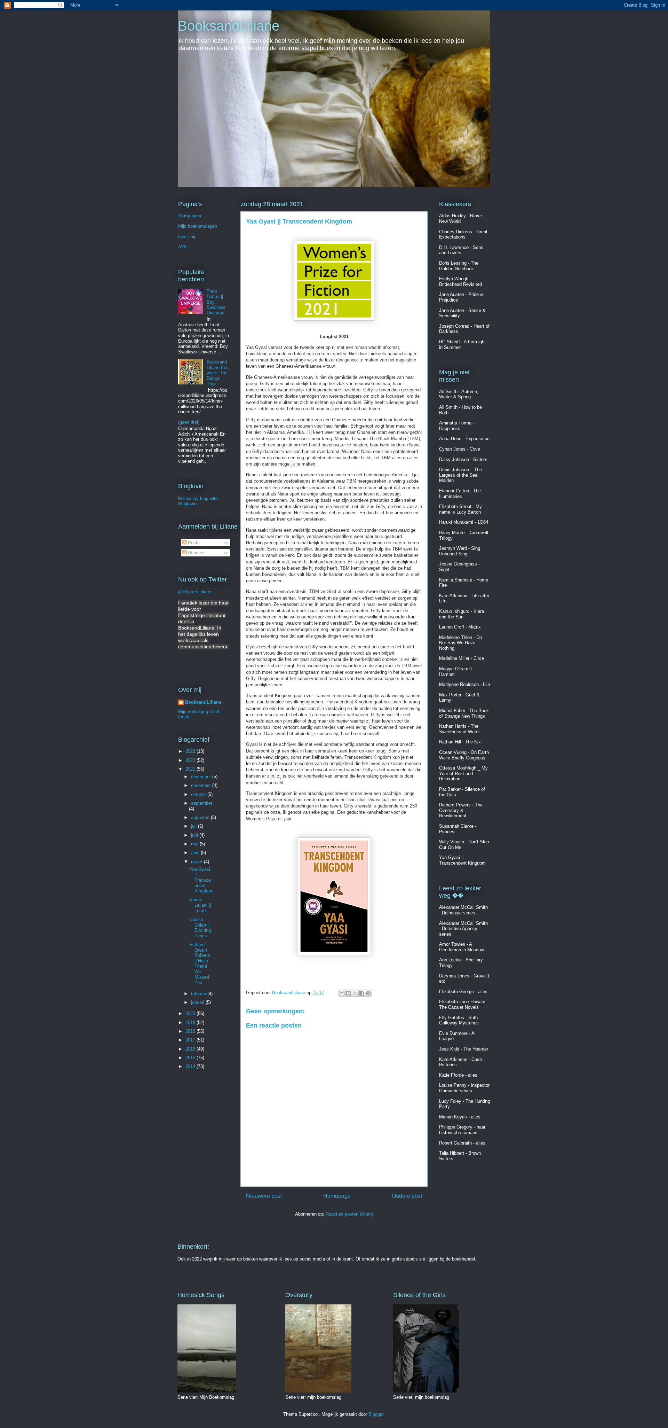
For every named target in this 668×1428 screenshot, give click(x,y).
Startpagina (189, 215)
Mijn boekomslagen (197, 226)
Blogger (375, 1414)
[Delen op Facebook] (361, 993)
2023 (191, 751)
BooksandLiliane (228, 25)
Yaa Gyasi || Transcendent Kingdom (200, 880)
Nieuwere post (264, 1196)
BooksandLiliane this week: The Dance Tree (217, 372)
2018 (191, 1031)
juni (195, 835)
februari (199, 993)
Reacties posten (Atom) (349, 1214)
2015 (191, 1057)
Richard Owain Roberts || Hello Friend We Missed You (199, 963)
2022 (191, 760)
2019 (191, 1022)
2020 (191, 1013)
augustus (201, 817)
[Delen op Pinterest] (368, 993)
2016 (191, 1049)
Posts (193, 542)
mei (195, 843)
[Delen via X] (355, 993)
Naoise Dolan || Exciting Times (200, 927)
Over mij (186, 236)
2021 (191, 769)
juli (194, 826)
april (196, 852)
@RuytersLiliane (194, 591)
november (201, 785)
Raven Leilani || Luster (200, 905)
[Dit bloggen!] (348, 993)
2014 (191, 1066)
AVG (183, 246)
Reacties (196, 552)
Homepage (337, 1196)
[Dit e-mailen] (342, 993)
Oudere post (407, 1196)
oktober (199, 794)
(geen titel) (188, 422)
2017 (191, 1040)
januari (198, 1002)
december (201, 776)
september (201, 803)
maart (197, 861)
